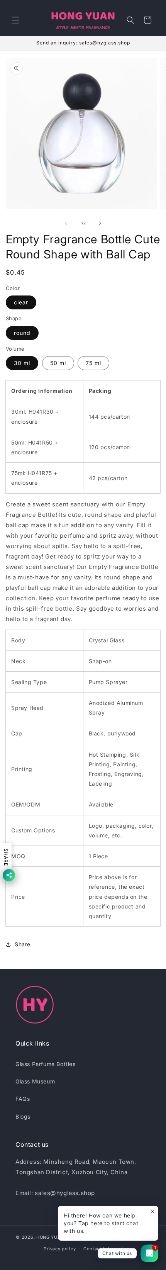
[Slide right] (99, 223)
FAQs (22, 1098)
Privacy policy (60, 1248)
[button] (15, 20)
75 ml (93, 363)
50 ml (58, 363)
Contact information (106, 1248)
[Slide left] (66, 223)
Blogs (22, 1116)
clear (21, 302)
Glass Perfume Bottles (45, 1064)
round (22, 332)
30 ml (22, 363)
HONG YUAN (50, 1236)
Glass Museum (35, 1081)
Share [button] (22, 944)
